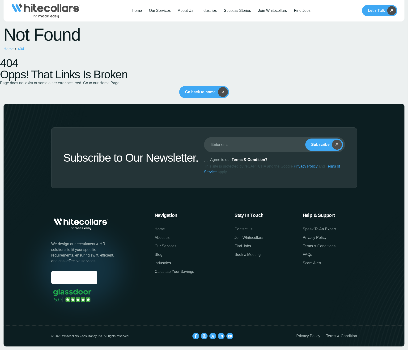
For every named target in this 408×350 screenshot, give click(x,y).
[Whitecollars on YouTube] (229, 336)
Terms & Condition (341, 336)
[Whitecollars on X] (212, 336)
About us (162, 238)
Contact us (243, 229)
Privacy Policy (306, 166)
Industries (208, 10)
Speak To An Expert (319, 229)
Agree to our (239, 160)
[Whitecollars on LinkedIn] (221, 336)
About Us (185, 10)
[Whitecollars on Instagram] (204, 336)
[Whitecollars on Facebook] (195, 336)
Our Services (160, 10)
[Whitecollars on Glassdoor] (72, 295)
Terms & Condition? (250, 160)
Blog (158, 255)
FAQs (307, 255)
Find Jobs (302, 10)
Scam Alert (312, 263)
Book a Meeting (247, 255)
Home (137, 10)
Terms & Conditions (319, 246)
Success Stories (237, 10)
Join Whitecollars (272, 10)
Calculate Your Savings (174, 272)
